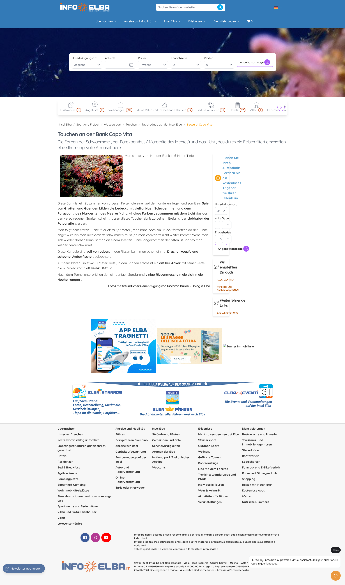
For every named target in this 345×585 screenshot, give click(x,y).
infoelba (139, 570)
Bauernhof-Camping (72, 484)
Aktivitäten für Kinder (213, 496)
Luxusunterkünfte (70, 523)
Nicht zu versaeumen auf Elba (218, 434)
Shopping (248, 479)
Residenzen (65, 461)
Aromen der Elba (163, 451)
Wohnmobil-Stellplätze (73, 490)
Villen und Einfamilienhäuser (77, 512)
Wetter (247, 496)
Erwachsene (179, 58)
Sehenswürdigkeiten (166, 446)
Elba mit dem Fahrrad (213, 469)
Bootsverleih (250, 456)
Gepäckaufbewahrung (131, 451)
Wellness (204, 451)
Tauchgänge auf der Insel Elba (162, 124)
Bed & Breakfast (69, 467)
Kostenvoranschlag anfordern (78, 440)
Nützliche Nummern (255, 502)
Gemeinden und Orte (166, 440)
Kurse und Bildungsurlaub (259, 473)
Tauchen (131, 124)
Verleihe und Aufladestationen (223, 288)
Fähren (120, 434)
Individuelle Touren (211, 484)
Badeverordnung (223, 312)
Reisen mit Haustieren (257, 484)
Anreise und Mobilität (138, 21)
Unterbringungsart (84, 58)
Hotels (62, 456)
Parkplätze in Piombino (132, 440)
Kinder (208, 58)
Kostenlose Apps (253, 490)
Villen (61, 518)
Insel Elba (170, 21)
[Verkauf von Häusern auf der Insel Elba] (239, 346)
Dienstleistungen (224, 21)
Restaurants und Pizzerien (260, 434)
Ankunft (110, 58)
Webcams (159, 467)
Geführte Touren (209, 457)
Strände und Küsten (166, 434)
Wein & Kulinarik (209, 490)
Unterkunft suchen (70, 434)
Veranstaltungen (210, 502)
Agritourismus (67, 473)
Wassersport (112, 124)
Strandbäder (251, 450)
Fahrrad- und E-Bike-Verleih (261, 467)
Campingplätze (68, 479)
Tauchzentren (223, 279)
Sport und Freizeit (87, 124)
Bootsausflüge (208, 463)
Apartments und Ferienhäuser (78, 506)
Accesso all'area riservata (233, 570)
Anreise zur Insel (127, 446)
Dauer (142, 58)
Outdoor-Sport (208, 446)
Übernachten (104, 21)
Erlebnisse (195, 21)
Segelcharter (251, 461)
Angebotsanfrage (252, 62)
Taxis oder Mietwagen (131, 487)
